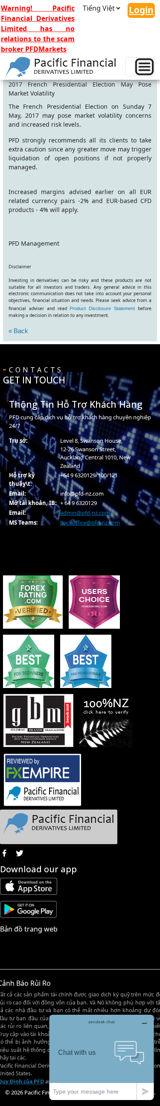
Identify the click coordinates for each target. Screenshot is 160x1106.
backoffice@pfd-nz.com (90, 522)
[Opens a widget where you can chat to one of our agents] (101, 1057)
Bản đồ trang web (29, 929)
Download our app (38, 869)
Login (141, 10)
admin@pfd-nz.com (85, 513)
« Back (18, 330)
